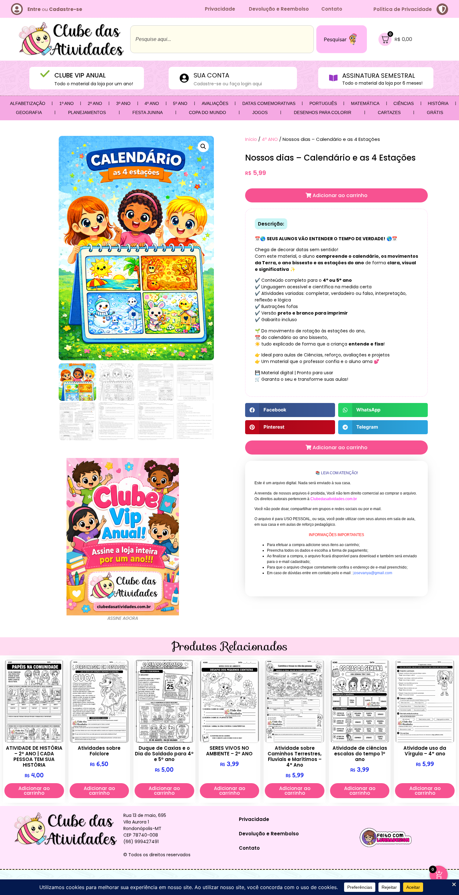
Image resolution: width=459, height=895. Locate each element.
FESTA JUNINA (147, 112)
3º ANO (123, 103)
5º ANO (180, 103)
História (438, 103)
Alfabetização (27, 103)
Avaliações (215, 103)
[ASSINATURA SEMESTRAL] (333, 78)
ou (54, 9)
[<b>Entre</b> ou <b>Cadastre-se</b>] (17, 9)
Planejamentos (87, 112)
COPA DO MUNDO (207, 112)
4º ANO (152, 103)
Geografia (29, 112)
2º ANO (95, 103)
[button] (203, 146)
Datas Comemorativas (268, 103)
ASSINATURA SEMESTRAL (378, 75)
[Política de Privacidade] (442, 9)
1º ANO (66, 103)
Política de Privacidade (402, 9)
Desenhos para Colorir (322, 112)
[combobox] (222, 39)
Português (323, 103)
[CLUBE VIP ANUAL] (45, 73)
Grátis (435, 112)
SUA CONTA (211, 75)
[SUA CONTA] (184, 78)
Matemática (365, 103)
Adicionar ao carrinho (339, 195)
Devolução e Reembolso (279, 9)
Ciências (403, 103)
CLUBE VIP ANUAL (80, 75)
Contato (331, 9)
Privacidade (220, 9)
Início (251, 139)
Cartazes (389, 112)
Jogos (260, 112)
